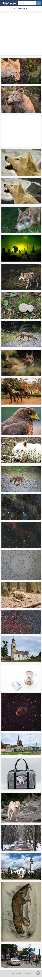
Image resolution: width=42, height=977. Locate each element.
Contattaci (27, 974)
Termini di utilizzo (16, 974)
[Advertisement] (21, 34)
